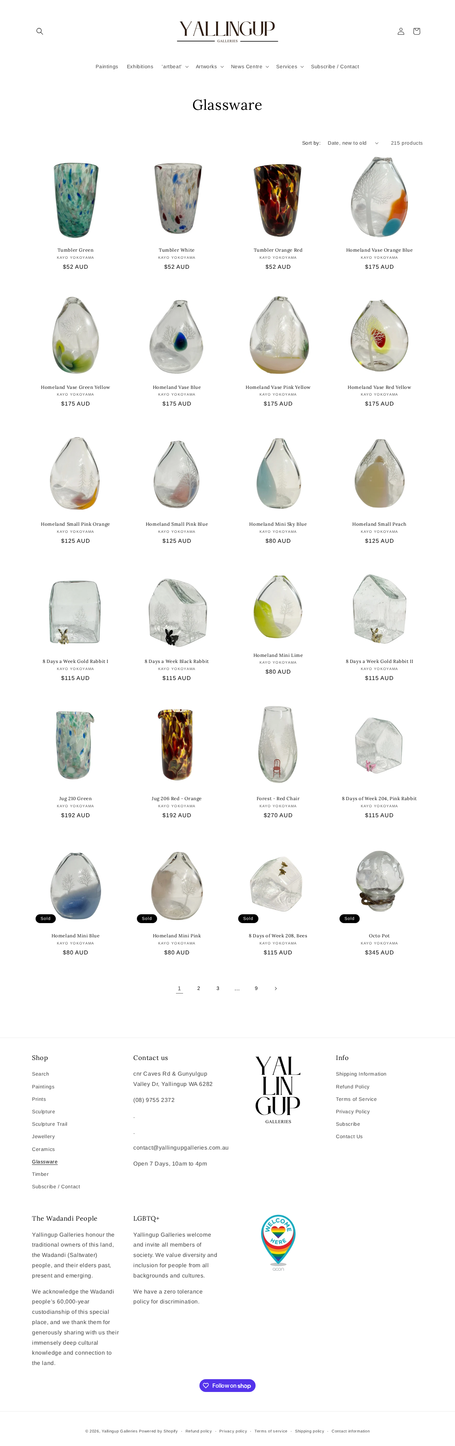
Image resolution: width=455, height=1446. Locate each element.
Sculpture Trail (50, 1124)
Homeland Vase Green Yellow (75, 387)
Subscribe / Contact (56, 1186)
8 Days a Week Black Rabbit (177, 661)
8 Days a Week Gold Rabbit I (75, 661)
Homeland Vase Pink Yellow (278, 387)
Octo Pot (379, 936)
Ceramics (43, 1149)
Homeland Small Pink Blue (177, 524)
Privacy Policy (353, 1111)
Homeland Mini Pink (177, 936)
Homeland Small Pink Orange (75, 524)
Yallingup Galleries (120, 1431)
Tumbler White (177, 250)
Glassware (45, 1161)
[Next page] (275, 988)
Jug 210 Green (75, 799)
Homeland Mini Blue (76, 936)
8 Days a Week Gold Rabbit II (379, 661)
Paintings (43, 1086)
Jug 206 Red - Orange (177, 799)
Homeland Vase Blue (177, 387)
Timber (40, 1174)
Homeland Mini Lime (278, 655)
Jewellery (43, 1136)
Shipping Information (361, 1074)
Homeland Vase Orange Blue (379, 250)
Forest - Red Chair (278, 799)
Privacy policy (233, 1431)
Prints (39, 1099)
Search (40, 1074)
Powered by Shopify (158, 1431)
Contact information (351, 1431)
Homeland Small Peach (379, 524)
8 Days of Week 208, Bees (278, 936)
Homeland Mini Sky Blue (278, 524)
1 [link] (179, 988)
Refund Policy (353, 1086)
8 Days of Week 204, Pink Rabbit (379, 799)
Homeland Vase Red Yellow (379, 387)
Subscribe (348, 1124)
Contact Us (349, 1136)
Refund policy (199, 1431)
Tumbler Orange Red (278, 250)
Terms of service (271, 1431)
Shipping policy (310, 1431)
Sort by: (311, 143)
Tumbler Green (76, 250)
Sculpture (43, 1111)
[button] (40, 31)
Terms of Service (356, 1099)
